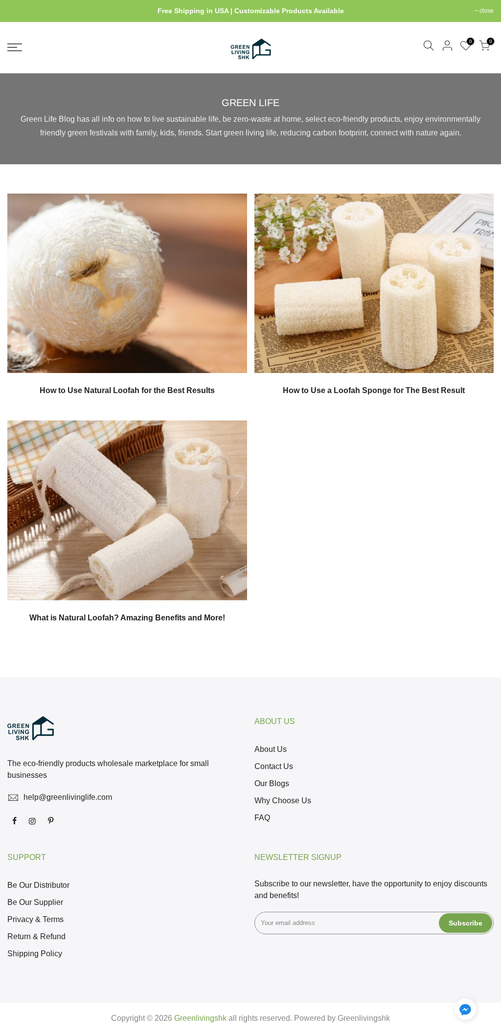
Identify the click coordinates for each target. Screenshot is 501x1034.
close (19, 10)
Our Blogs (271, 783)
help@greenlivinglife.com (67, 797)
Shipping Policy (34, 953)
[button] (465, 1011)
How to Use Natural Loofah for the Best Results (127, 390)
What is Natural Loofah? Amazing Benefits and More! (127, 618)
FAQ (262, 818)
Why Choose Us (282, 800)
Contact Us (273, 766)
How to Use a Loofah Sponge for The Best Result (374, 390)
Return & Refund (36, 936)
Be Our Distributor (38, 885)
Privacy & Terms (35, 919)
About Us (270, 749)
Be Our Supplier (35, 902)
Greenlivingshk (364, 1018)
